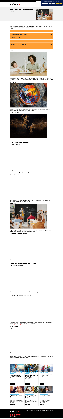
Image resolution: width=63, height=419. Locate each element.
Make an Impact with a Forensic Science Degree (15, 376)
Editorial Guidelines (32, 410)
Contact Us (47, 410)
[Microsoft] (16, 415)
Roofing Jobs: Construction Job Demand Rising (46, 375)
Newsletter (51, 410)
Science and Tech (31, 4)
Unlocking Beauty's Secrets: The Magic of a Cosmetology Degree (16, 396)
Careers (41, 372)
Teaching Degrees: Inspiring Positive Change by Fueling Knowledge (31, 396)
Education (12, 372)
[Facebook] (10, 415)
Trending (37, 4)
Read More (12, 404)
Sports (22, 4)
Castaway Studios (48, 414)
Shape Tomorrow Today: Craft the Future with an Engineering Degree (31, 376)
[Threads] (18, 415)
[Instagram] (12, 415)
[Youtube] (14, 415)
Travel (26, 4)
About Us (27, 410)
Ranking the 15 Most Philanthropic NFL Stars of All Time (21, 324)
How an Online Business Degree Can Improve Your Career (45, 396)
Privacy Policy (37, 410)
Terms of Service (42, 410)
